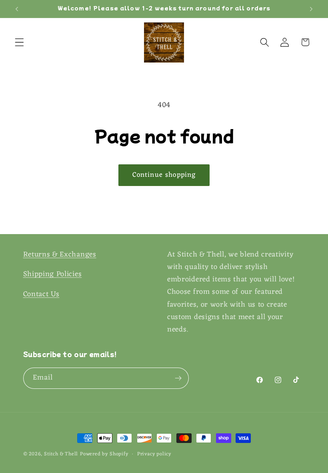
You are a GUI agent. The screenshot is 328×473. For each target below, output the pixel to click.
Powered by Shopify (104, 454)
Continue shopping (164, 175)
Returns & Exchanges (59, 254)
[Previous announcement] (17, 9)
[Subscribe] (178, 378)
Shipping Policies (52, 274)
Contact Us (41, 294)
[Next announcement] (311, 9)
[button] (19, 42)
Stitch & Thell (61, 454)
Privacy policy (154, 454)
